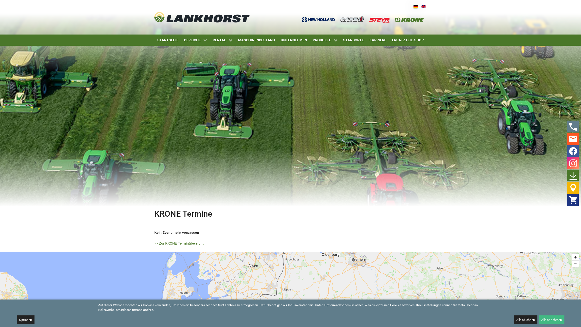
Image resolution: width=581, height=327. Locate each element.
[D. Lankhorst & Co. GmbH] (202, 17)
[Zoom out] (575, 263)
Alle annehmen (551, 320)
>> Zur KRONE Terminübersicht (179, 243)
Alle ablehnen (525, 320)
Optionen (25, 320)
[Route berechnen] (309, 265)
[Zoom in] (575, 257)
